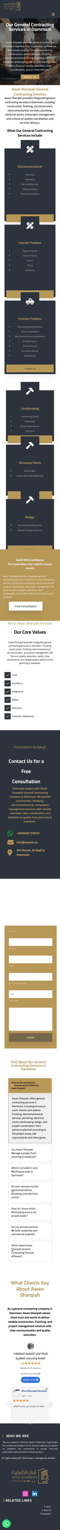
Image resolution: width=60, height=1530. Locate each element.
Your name (12, 931)
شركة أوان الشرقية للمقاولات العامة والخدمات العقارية (30, 1356)
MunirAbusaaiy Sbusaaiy (34, 1391)
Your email (12, 948)
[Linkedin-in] (35, 1494)
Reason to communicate (17, 983)
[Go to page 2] (30, 1424)
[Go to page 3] (32, 1423)
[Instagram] (25, 1494)
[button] (53, 14)
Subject (11, 966)
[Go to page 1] (27, 1423)
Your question (14, 1000)
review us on (29, 1379)
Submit (30, 1037)
